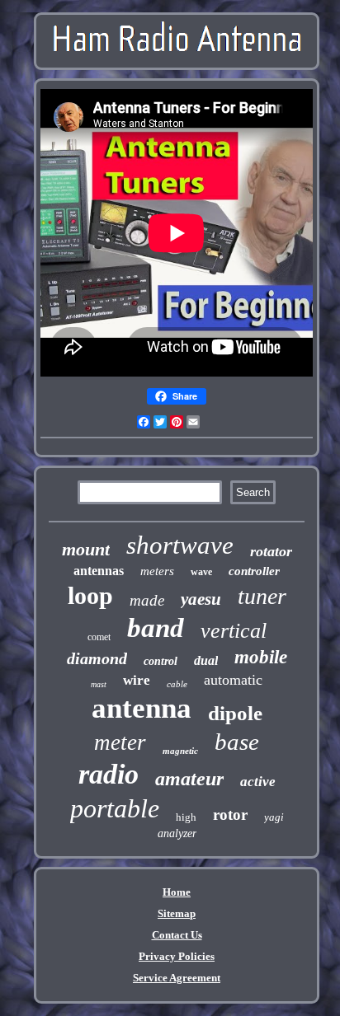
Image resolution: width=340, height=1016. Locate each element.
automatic (233, 680)
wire (136, 680)
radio (108, 774)
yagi (274, 817)
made (147, 600)
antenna (141, 708)
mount (86, 549)
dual (206, 660)
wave (201, 572)
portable (114, 808)
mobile (260, 657)
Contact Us (177, 935)
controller (254, 571)
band (155, 628)
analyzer (177, 833)
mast (98, 684)
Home (177, 892)
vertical (234, 631)
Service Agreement (176, 978)
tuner (262, 596)
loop (90, 595)
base (237, 741)
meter (120, 742)
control (160, 661)
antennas (98, 571)
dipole (235, 713)
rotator (271, 551)
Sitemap (177, 913)
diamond (97, 658)
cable (177, 684)
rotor (230, 814)
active (258, 781)
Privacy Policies (177, 956)
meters (157, 571)
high (186, 817)
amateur (189, 778)
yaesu (201, 599)
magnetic (180, 751)
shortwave (180, 545)
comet (99, 637)
